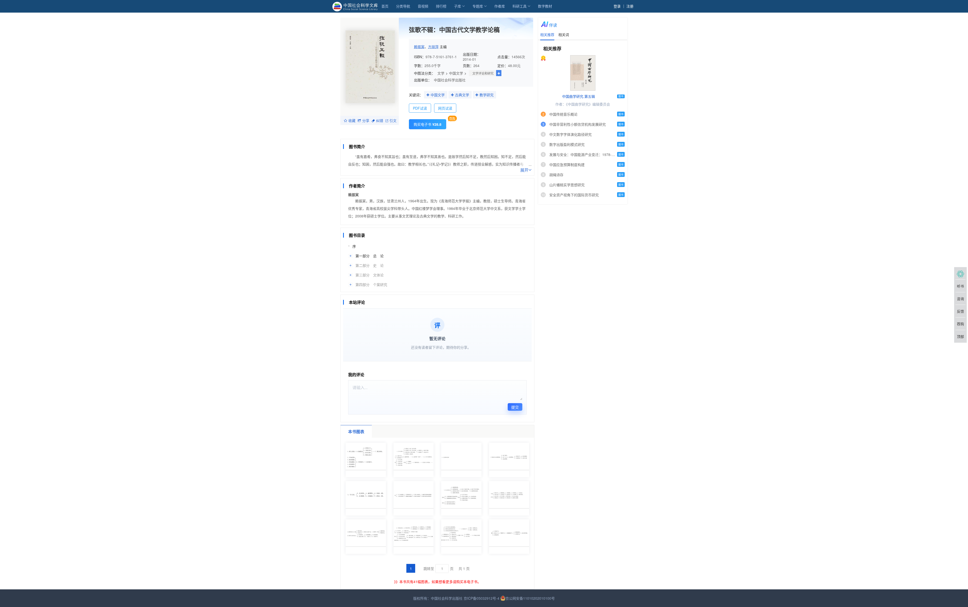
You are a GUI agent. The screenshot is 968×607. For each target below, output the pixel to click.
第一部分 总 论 (369, 255)
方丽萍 (433, 46)
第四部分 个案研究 (371, 284)
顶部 (960, 336)
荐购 (452, 118)
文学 (440, 73)
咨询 (960, 298)
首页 (384, 6)
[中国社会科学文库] (356, 6)
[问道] (960, 273)
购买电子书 (427, 124)
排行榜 (441, 6)
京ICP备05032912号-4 (481, 598)
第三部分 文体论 (369, 274)
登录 (617, 6)
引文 (393, 120)
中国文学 (456, 73)
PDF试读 (420, 108)
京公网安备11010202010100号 (530, 598)
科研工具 (519, 6)
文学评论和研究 (483, 73)
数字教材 (545, 6)
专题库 (477, 6)
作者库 (499, 6)
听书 (960, 286)
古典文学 (462, 94)
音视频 (423, 6)
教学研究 (486, 94)
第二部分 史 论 (369, 265)
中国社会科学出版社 (450, 79)
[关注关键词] (428, 95)
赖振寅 (419, 46)
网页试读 (445, 108)
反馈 (960, 311)
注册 (629, 6)
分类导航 (403, 6)
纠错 (379, 120)
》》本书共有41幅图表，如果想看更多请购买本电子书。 (437, 581)
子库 (457, 6)
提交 (515, 407)
